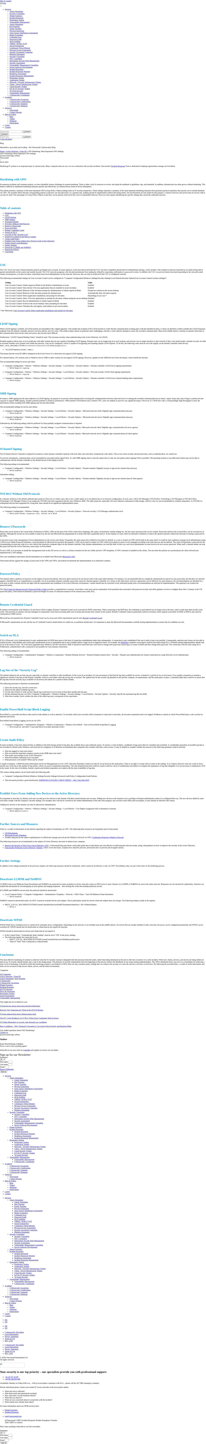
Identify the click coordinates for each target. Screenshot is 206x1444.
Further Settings (11, 245)
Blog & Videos (10, 114)
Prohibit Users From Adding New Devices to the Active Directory (29, 241)
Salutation (4, 1057)
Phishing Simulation (17, 54)
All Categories (5, 974)
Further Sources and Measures (16, 243)
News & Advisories (7, 991)
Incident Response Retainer (20, 72)
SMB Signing (10, 220)
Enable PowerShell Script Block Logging (20, 237)
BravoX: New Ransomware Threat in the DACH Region (21, 1010)
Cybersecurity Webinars (19, 106)
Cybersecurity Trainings (19, 104)
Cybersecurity (5, 981)
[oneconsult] (12, 1367)
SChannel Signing (11, 222)
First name (4, 1062)
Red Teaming (15, 27)
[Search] (4, 134)
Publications (14, 123)
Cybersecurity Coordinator (20, 95)
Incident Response (16, 18)
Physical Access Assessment (20, 50)
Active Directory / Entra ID (16, 151)
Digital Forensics (16, 16)
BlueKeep (125, 642)
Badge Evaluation (16, 35)
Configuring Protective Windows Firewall (108, 837)
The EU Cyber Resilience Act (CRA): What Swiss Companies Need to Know (29, 1018)
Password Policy (11, 228)
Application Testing (17, 80)
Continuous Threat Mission (20, 48)
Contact (8, 127)
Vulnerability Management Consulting (24, 65)
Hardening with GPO (13, 213)
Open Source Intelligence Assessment (24, 33)
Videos (12, 119)
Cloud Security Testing (18, 87)
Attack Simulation (16, 11)
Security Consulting (17, 14)
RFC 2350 (9, 1341)
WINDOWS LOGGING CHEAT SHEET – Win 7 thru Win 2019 (64, 780)
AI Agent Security (16, 91)
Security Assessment (17, 63)
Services (8, 9)
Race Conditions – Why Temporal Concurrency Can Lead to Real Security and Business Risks (35, 1026)
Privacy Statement (7, 1069)
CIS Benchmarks (11, 833)
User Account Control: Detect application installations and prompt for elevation (43, 311)
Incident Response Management (22, 76)
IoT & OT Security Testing (20, 89)
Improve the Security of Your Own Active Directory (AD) (26, 845)
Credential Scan (15, 37)
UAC (7, 215)
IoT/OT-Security (6, 989)
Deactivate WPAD (12, 250)
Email (2, 1067)
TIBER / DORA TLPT (18, 44)
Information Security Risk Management (24, 61)
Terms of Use (10, 1339)
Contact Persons (16, 112)
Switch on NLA (11, 232)
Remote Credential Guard (14, 230)
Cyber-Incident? (6, 139)
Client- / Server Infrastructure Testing (23, 84)
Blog (11, 117)
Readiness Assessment (18, 74)
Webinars (13, 121)
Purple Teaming (15, 29)
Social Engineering (17, 46)
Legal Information (11, 1334)
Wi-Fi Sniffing (15, 42)
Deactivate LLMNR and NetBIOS (18, 247)
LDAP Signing (10, 217)
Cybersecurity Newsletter (14, 1332)
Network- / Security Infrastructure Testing (25, 82)
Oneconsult (14, 110)
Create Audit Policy (12, 239)
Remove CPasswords (13, 226)
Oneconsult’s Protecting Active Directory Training (23, 848)
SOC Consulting (16, 59)
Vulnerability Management (20, 22)
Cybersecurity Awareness (19, 99)
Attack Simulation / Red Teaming (12, 979)
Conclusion (9, 252)
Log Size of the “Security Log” (16, 235)
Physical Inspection (17, 31)
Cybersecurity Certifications (20, 102)
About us (8, 108)
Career (7, 125)
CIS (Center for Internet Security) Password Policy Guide (25, 589)
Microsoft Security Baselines (15, 835)
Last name (4, 1064)
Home (2, 151)
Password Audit (15, 39)
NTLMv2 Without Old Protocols (17, 224)
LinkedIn (26, 1050)
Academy (8, 97)
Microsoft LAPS (68, 557)
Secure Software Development (21, 67)
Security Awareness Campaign (21, 52)
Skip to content (5, 1)
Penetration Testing (17, 20)
